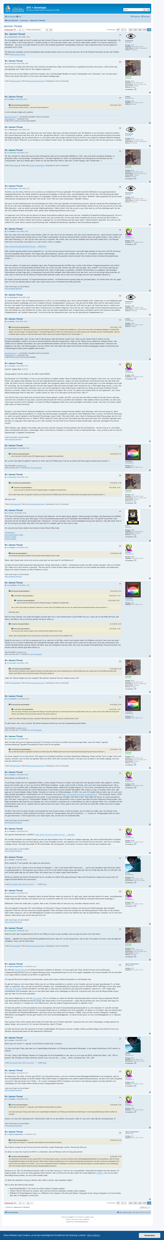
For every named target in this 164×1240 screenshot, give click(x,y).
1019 (132, 101)
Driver (20, 884)
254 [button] (130, 30)
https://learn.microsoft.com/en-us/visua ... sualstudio (55, 835)
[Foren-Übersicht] (15, 8)
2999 (132, 240)
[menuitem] (18, 16)
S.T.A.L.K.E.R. (29, 884)
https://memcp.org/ (11, 117)
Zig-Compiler (37, 998)
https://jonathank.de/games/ (13, 288)
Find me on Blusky (10, 539)
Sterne (45, 884)
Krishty (127, 873)
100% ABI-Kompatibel (13, 989)
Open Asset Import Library (36, 81)
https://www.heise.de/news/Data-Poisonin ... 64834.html (25, 246)
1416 (132, 530)
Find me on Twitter (10, 537)
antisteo (127, 96)
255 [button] (135, 30)
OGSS (24, 466)
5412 (132, 81)
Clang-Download (21, 970)
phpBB (71, 1217)
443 (132, 968)
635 (132, 465)
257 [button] (144, 30)
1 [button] (125, 30)
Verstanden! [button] (149, 1235)
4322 (132, 45)
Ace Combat (13, 884)
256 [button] (140, 30)
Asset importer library (11, 535)
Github (21, 535)
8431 (132, 877)
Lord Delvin (128, 461)
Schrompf (128, 76)
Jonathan (128, 236)
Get (31, 467)
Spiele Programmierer (132, 964)
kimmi (127, 525)
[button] (118, 29)
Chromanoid (129, 40)
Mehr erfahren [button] (93, 1235)
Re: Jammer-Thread (15, 34)
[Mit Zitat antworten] (120, 34)
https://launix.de (10, 119)
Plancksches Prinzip (17, 54)
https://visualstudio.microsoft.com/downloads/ (80, 794)
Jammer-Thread (13, 26)
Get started (38, 467)
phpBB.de (86, 1219)
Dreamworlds (16, 81)
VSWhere (99, 1173)
